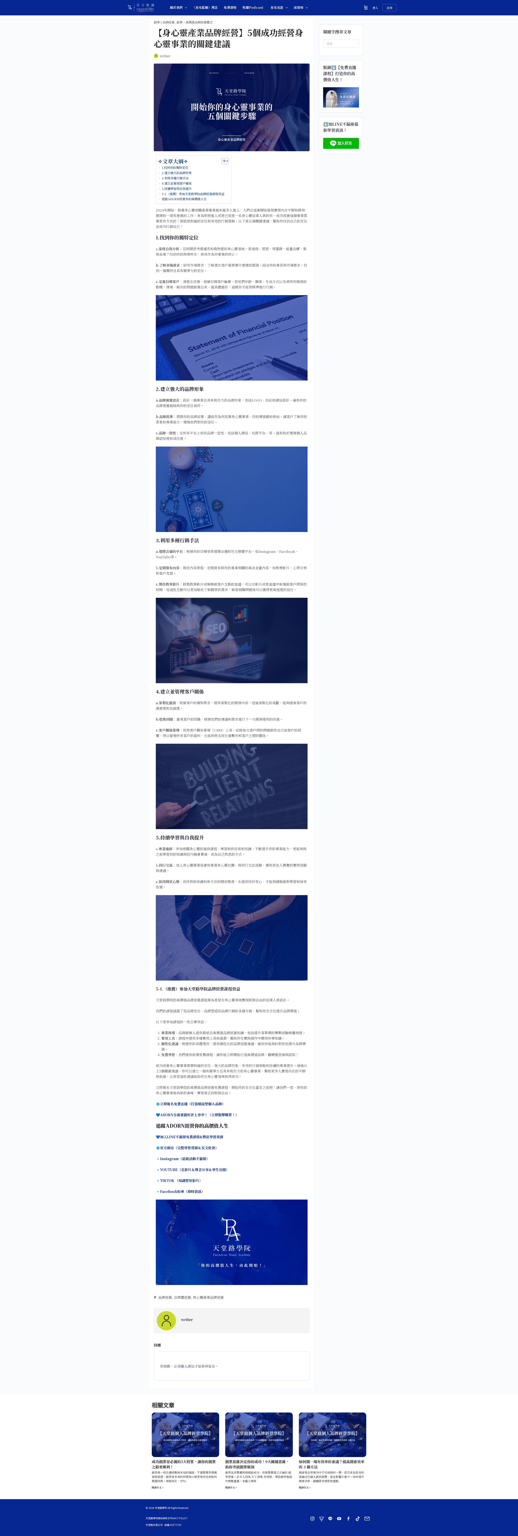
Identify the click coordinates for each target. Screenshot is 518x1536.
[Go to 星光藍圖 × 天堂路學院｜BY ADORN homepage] (140, 6)
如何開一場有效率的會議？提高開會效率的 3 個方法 (331, 1464)
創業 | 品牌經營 (164, 22)
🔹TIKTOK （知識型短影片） (179, 1180)
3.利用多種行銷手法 (175, 178)
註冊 (389, 8)
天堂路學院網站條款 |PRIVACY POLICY (166, 1518)
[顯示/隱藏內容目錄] (222, 160)
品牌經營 (165, 1297)
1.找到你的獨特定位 (175, 167)
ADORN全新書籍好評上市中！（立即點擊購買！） (199, 1114)
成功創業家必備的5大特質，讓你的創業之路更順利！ (184, 1464)
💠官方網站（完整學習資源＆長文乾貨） (187, 1147)
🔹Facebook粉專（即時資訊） (180, 1191)
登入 (375, 8)
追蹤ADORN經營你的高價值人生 (184, 199)
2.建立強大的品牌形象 (177, 172)
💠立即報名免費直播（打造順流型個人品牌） (190, 1103)
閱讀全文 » (158, 1487)
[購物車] (365, 7)
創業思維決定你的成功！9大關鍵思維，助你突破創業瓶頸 (257, 1464)
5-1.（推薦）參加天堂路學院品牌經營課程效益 (193, 193)
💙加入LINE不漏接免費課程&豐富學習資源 (189, 1136)
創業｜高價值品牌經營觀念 (194, 22)
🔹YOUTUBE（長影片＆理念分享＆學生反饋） (192, 1169)
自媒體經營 (182, 1297)
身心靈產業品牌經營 (208, 1297)
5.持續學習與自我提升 (177, 188)
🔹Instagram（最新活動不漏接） (183, 1158)
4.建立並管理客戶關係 (177, 183)
